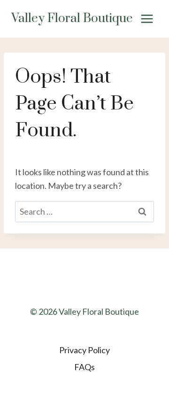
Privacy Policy (84, 350)
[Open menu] (147, 18)
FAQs (84, 367)
